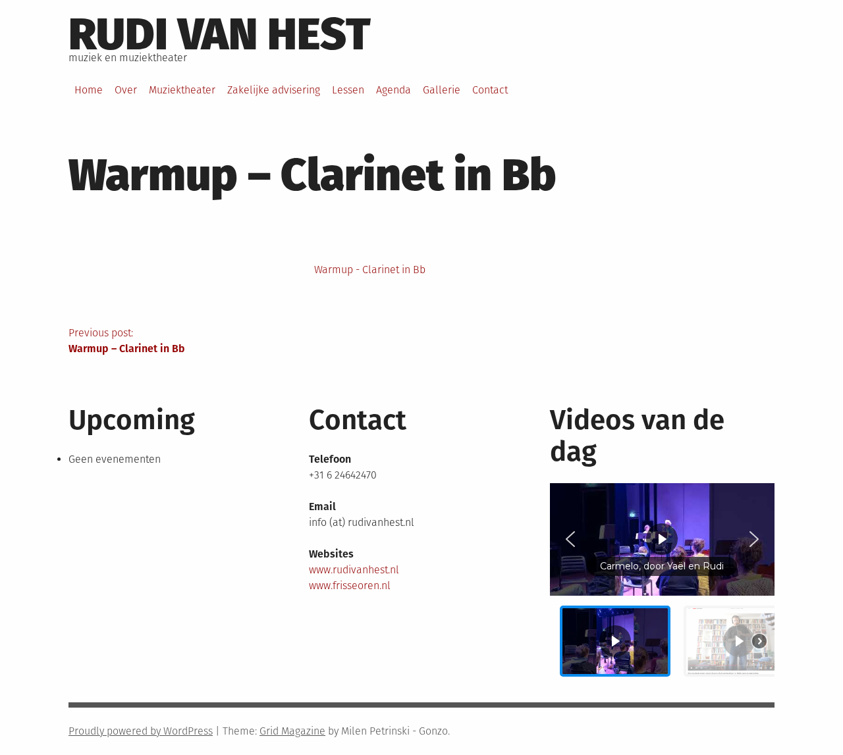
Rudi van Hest (219, 34)
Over (126, 90)
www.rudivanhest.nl (354, 569)
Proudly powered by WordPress (140, 731)
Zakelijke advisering (273, 90)
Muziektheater (182, 90)
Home (88, 90)
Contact (490, 90)
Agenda (393, 90)
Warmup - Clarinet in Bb (369, 269)
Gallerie (441, 90)
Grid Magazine (292, 731)
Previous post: (126, 340)
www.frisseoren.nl (350, 585)
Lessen (348, 90)
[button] (570, 539)
